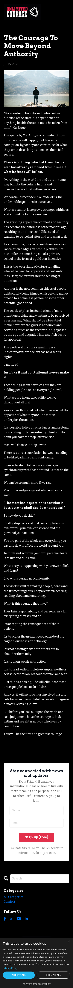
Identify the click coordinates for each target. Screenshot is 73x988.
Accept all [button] (19, 975)
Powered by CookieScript (37, 984)
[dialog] (36, 963)
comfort (9, 901)
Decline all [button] (53, 975)
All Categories (14, 897)
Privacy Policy (10, 968)
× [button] (68, 941)
